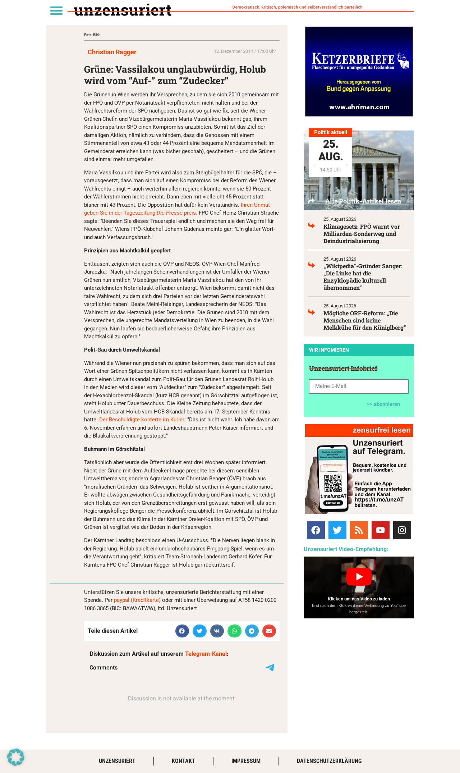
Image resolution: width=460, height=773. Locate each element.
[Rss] (359, 530)
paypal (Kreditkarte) (137, 600)
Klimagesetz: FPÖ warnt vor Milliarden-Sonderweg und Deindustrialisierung (361, 233)
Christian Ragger (112, 52)
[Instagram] (402, 530)
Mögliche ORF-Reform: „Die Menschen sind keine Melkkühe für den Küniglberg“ (364, 320)
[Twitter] (337, 530)
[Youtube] (381, 530)
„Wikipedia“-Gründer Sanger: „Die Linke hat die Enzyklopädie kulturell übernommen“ (362, 276)
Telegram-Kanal (206, 653)
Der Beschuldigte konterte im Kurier (141, 419)
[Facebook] (316, 530)
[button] (56, 10)
